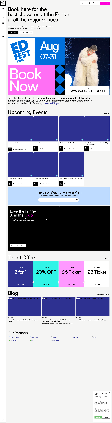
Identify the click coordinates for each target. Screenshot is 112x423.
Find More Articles (103, 294)
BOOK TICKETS (22, 149)
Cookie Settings (101, 415)
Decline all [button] (106, 417)
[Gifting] (3, 37)
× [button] (109, 392)
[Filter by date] (77, 199)
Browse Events (12, 32)
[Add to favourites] (31, 140)
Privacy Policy (106, 415)
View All (106, 113)
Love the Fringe (51, 103)
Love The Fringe (104, 3)
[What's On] (3, 8)
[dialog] (102, 406)
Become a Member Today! (17, 245)
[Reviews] (3, 32)
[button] (102, 420)
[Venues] (3, 13)
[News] (3, 27)
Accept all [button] (98, 417)
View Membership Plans (26, 32)
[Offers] (3, 23)
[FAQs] (3, 18)
